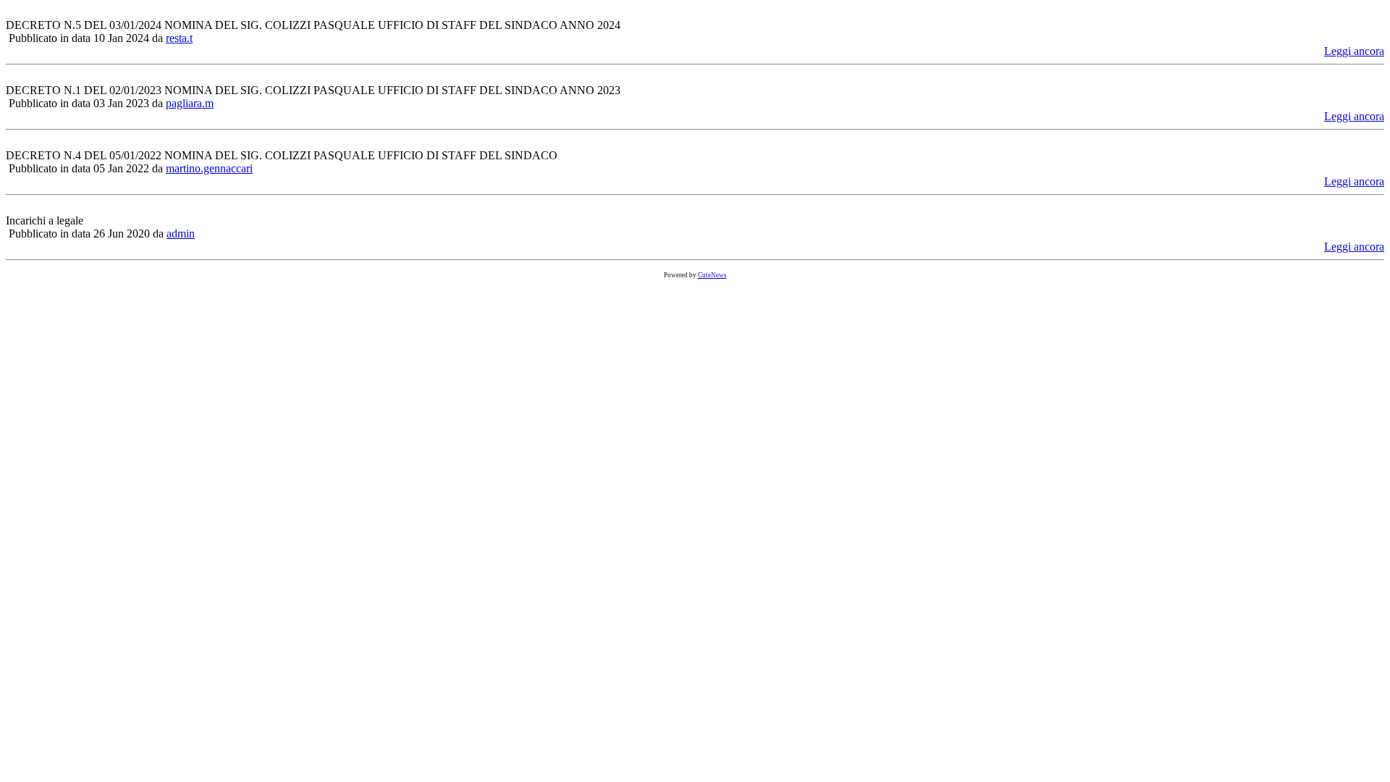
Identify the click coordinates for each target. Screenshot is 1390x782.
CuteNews (712, 275)
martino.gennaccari (209, 168)
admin (181, 233)
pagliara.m (190, 103)
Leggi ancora (1354, 51)
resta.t (179, 38)
